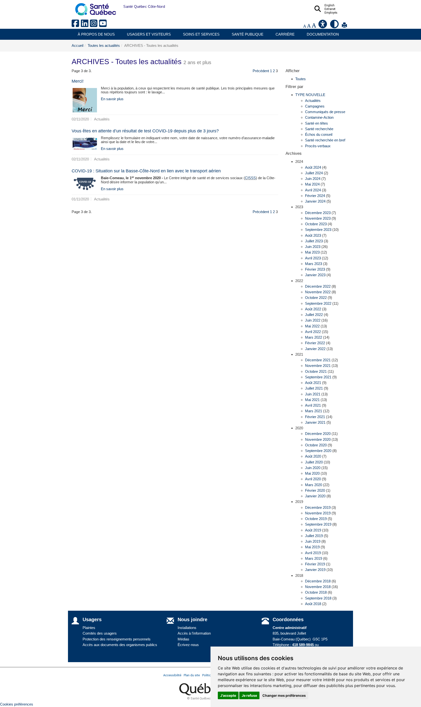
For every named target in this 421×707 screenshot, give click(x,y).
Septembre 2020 (318, 451)
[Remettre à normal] (309, 26)
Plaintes (89, 628)
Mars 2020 (313, 485)
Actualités (313, 100)
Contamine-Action (319, 117)
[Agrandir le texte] (314, 26)
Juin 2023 (312, 247)
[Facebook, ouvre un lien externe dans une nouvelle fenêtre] (76, 25)
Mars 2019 (313, 558)
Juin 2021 (312, 394)
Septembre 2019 (318, 524)
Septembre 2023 (318, 229)
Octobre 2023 (316, 224)
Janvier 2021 (315, 422)
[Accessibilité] (323, 26)
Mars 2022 (313, 337)
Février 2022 (315, 343)
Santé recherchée (319, 129)
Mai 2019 (312, 547)
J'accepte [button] (228, 695)
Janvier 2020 (315, 496)
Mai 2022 (312, 326)
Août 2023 (313, 235)
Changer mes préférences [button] (284, 695)
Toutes (300, 79)
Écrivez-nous (188, 645)
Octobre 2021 (316, 371)
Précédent (261, 71)
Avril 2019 (313, 553)
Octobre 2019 (316, 519)
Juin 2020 (312, 468)
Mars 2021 (313, 411)
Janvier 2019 (315, 570)
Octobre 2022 (316, 297)
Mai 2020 (312, 473)
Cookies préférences (16, 704)
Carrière (285, 34)
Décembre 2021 (318, 360)
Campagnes (315, 106)
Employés (331, 12)
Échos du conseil (318, 134)
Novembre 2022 (318, 292)
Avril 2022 (313, 332)
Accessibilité (172, 675)
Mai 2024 (312, 184)
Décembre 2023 (318, 213)
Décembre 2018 (318, 581)
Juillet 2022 (314, 315)
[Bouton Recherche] (119, 6)
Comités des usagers (100, 633)
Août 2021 (313, 383)
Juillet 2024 (314, 173)
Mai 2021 (312, 400)
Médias (183, 639)
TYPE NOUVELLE (310, 95)
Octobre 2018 (316, 592)
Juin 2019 (312, 541)
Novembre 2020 (318, 439)
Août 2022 (313, 309)
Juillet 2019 (314, 536)
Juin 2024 (312, 179)
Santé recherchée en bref (325, 140)
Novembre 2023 (318, 218)
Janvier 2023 (315, 275)
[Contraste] (334, 26)
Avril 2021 (313, 405)
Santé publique (247, 34)
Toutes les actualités (104, 45)
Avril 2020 (313, 479)
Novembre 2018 (318, 587)
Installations (187, 628)
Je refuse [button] (249, 695)
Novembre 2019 (318, 513)
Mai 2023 (312, 252)
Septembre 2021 (318, 377)
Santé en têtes (316, 123)
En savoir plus (112, 99)
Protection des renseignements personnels (117, 639)
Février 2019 (315, 564)
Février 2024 (315, 196)
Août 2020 (313, 456)
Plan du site (192, 675)
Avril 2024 (313, 190)
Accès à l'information (194, 633)
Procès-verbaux (318, 146)
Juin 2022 (312, 320)
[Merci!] (85, 100)
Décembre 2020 (318, 434)
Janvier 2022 (315, 349)
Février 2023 (315, 269)
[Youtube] (103, 25)
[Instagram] (94, 25)
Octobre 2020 (316, 445)
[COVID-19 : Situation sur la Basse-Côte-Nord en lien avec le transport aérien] (85, 184)
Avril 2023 (313, 258)
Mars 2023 (313, 264)
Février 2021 (315, 417)
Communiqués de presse (325, 112)
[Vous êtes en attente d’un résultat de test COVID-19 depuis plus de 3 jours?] (85, 144)
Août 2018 (313, 604)
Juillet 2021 (314, 388)
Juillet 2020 (314, 462)
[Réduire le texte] (304, 26)
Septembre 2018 (318, 598)
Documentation (323, 34)
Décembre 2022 (318, 286)
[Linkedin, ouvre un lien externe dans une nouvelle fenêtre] (85, 25)
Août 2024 (313, 167)
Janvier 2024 (315, 201)
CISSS (250, 178)
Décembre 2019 (318, 507)
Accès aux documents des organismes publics (120, 645)
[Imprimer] (344, 26)
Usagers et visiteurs (149, 34)
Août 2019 (313, 530)
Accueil (77, 45)
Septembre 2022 (318, 303)
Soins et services (201, 34)
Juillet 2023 (314, 241)
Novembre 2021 (318, 365)
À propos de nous (96, 34)
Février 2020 (315, 490)
